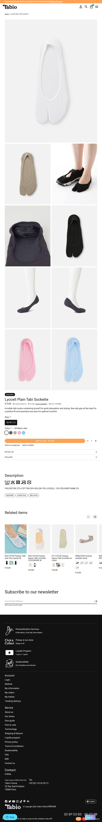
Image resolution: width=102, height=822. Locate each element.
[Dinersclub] (80, 815)
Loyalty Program (23, 651)
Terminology (11, 729)
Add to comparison (12, 445)
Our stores (9, 716)
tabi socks (34, 495)
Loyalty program (12, 737)
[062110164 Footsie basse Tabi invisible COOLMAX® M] (39, 538)
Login (7, 679)
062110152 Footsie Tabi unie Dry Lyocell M (15, 557)
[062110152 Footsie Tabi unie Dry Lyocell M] (16, 538)
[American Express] (66, 815)
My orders (9, 692)
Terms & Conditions (14, 746)
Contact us (10, 763)
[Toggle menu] (96, 6)
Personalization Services (27, 629)
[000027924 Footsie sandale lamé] (86, 538)
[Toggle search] (86, 6)
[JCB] (75, 815)
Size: (8, 417)
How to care (10, 725)
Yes (78, 818)
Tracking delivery (13, 701)
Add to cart (44, 440)
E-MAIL (8, 774)
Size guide (10, 720)
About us (9, 712)
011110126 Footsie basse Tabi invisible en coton (62, 558)
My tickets (9, 696)
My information (12, 688)
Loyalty (90, 817)
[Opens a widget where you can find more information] (10, 817)
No (84, 818)
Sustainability (11, 750)
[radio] (6, 432)
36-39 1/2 (11, 422)
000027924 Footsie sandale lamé (83, 557)
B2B (7, 759)
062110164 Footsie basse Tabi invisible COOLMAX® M (37, 558)
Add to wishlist (28, 445)
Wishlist (8, 684)
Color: (16, 428)
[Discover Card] (70, 815)
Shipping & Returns (14, 733)
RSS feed (52, 806)
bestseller (10, 495)
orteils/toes (21, 495)
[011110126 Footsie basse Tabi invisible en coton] (63, 538)
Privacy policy (11, 742)
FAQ (7, 754)
